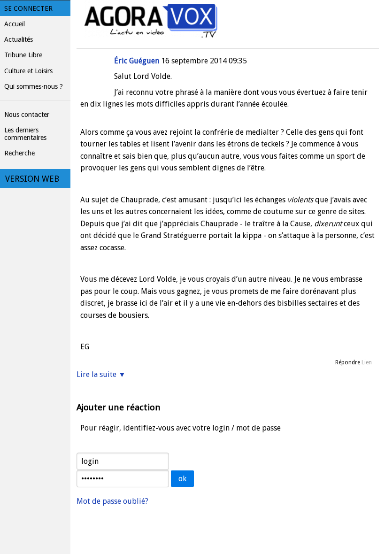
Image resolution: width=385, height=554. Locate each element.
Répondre (347, 362)
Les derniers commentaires (25, 133)
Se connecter (28, 8)
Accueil (14, 24)
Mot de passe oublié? (112, 501)
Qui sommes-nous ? (33, 86)
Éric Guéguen (136, 60)
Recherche (19, 153)
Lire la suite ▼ (101, 374)
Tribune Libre (23, 55)
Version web (32, 179)
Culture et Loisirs (28, 71)
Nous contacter (26, 114)
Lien (367, 362)
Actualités (18, 39)
